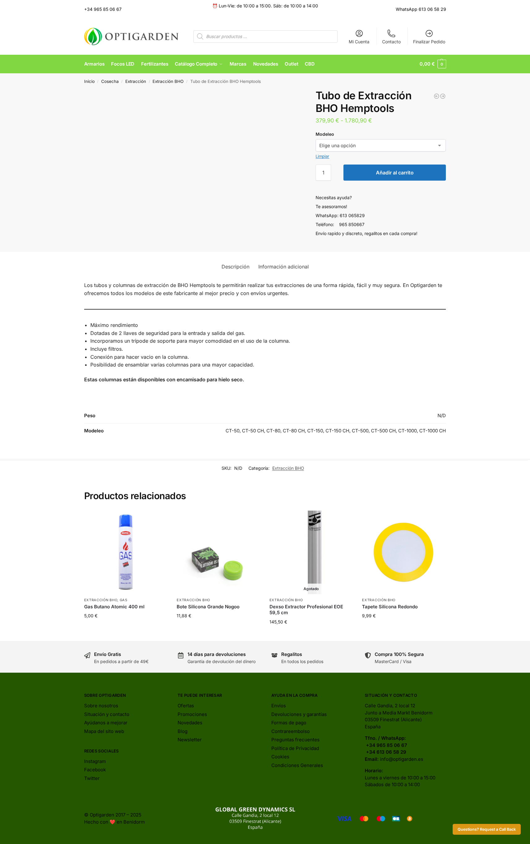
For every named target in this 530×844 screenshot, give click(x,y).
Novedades (190, 723)
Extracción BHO (168, 81)
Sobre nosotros (101, 706)
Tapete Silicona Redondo (390, 607)
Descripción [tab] (235, 266)
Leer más (311, 634)
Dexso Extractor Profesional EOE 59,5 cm (306, 610)
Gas (123, 600)
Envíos (278, 706)
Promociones (192, 714)
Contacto (391, 41)
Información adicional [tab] (283, 266)
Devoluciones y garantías (299, 714)
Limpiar (322, 156)
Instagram (95, 761)
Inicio (89, 81)
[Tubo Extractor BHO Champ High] (443, 96)
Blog (182, 731)
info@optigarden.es (401, 759)
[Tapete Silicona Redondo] (404, 552)
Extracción (135, 81)
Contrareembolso (290, 731)
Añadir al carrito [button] (125, 628)
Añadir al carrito (395, 172)
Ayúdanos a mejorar (105, 723)
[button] (433, 64)
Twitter (92, 778)
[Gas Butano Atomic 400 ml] (436, 96)
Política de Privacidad (295, 748)
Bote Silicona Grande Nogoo (208, 607)
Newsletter (190, 740)
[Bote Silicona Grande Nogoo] (218, 552)
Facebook (95, 770)
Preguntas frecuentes (295, 740)
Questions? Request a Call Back (487, 829)
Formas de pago (288, 723)
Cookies (280, 757)
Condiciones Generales (297, 765)
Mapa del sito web (104, 731)
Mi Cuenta (359, 41)
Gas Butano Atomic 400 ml (114, 607)
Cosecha (110, 81)
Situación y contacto (106, 714)
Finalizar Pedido (429, 41)
